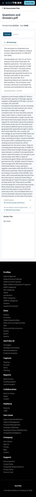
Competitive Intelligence (12, 433)
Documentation (9, 461)
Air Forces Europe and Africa (14, 203)
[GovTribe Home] (13, 3)
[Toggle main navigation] (3, 2)
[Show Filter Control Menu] (30, 200)
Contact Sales (8, 464)
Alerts (5, 368)
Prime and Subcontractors (13, 328)
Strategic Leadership (10, 427)
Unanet (6, 399)
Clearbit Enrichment (10, 306)
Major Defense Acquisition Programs (16, 284)
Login (5, 411)
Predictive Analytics (10, 353)
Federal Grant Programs (12, 282)
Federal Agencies (9, 276)
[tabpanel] (18, 69)
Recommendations (10, 350)
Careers (6, 452)
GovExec (24, 490)
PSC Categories (8, 290)
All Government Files (11, 8)
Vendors (6, 303)
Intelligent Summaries (11, 348)
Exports (6, 336)
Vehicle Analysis (9, 384)
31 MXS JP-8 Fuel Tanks (12, 210)
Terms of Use (8, 472)
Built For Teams (9, 393)
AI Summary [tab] (11, 42)
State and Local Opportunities (14, 323)
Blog (5, 450)
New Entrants (8, 379)
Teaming (6, 370)
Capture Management (11, 422)
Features (6, 408)
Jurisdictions (7, 295)
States (5, 293)
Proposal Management (11, 425)
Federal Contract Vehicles (12, 279)
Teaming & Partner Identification (15, 430)
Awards (6, 315)
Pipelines (6, 362)
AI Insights (7, 345)
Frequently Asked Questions (13, 467)
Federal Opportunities (11, 320)
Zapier (5, 396)
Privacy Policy (8, 469)
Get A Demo (7, 441)
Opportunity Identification (13, 419)
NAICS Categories (9, 287)
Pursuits (6, 365)
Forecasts (6, 317)
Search (5, 334)
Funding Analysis (9, 382)
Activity (6, 331)
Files (5, 326)
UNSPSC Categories (10, 301)
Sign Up (6, 444)
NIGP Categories (9, 298)
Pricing (6, 447)
